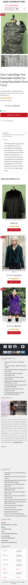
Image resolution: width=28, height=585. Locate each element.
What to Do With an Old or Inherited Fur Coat (15, 499)
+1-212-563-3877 (12, 5)
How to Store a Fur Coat (10, 507)
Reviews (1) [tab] (5, 139)
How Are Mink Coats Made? (11, 511)
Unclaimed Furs (9, 120)
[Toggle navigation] (24, 8)
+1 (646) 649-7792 (18, 442)
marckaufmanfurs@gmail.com (9, 533)
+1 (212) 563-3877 (6, 529)
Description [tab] (6, 133)
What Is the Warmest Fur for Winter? (13, 509)
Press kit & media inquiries (8, 538)
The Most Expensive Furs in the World (13, 505)
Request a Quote (14, 115)
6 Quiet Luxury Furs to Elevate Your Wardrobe (15, 515)
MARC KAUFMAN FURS (14, 1)
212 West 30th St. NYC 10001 (9, 524)
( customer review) (6, 100)
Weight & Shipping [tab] (7, 136)
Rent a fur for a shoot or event (9, 542)
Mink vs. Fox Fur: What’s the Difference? (14, 513)
